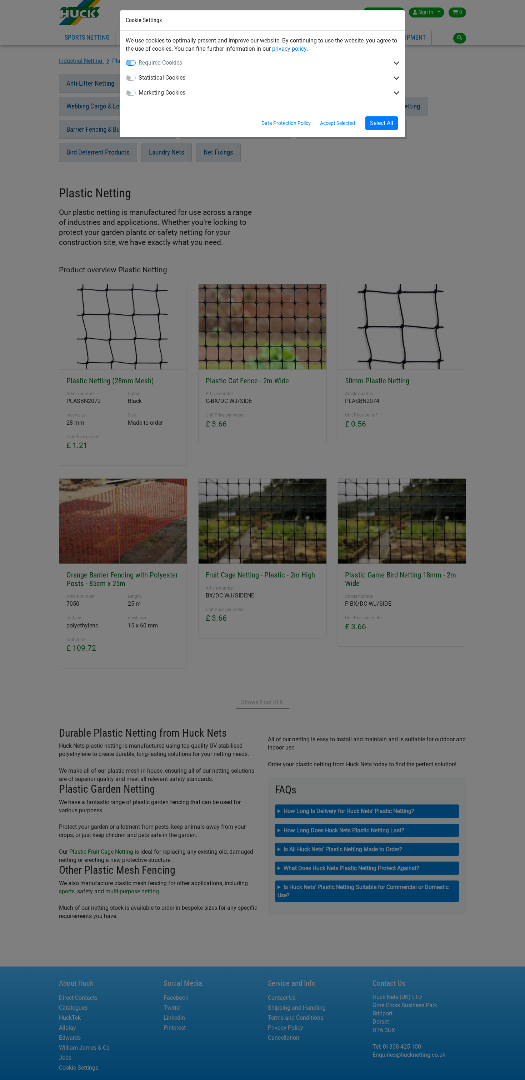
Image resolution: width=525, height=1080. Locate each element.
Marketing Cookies (162, 92)
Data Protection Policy (286, 123)
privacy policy (289, 48)
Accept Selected (337, 123)
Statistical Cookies (162, 77)
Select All (381, 123)
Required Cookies (160, 62)
